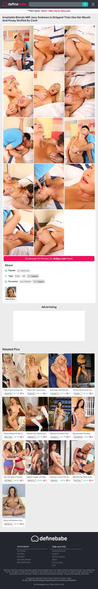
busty (17, 276)
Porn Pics (20, 553)
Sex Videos (21, 551)
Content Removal (58, 551)
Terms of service (58, 556)
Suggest (34, 276)
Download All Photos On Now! (49, 258)
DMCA (54, 559)
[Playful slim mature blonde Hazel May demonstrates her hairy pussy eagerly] (36, 370)
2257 (54, 565)
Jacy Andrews (25, 281)
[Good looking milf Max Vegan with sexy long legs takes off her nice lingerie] (13, 414)
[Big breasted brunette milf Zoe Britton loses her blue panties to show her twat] (83, 414)
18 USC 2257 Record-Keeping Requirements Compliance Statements (49, 580)
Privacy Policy (57, 562)
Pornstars (20, 556)
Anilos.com (25, 271)
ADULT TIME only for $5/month (55, 11)
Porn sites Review (24, 559)
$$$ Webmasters (23, 562)
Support (55, 554)
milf (23, 276)
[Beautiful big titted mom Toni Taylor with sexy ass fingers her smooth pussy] (83, 457)
